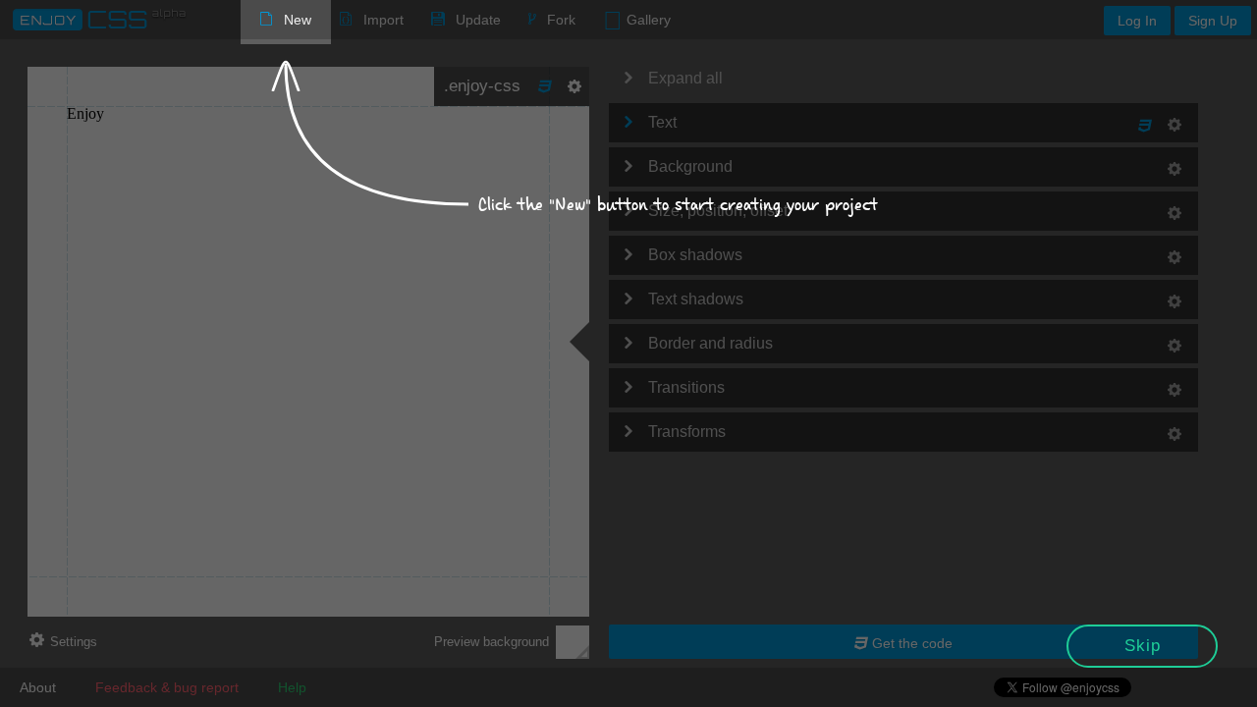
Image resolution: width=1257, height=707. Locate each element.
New (297, 19)
